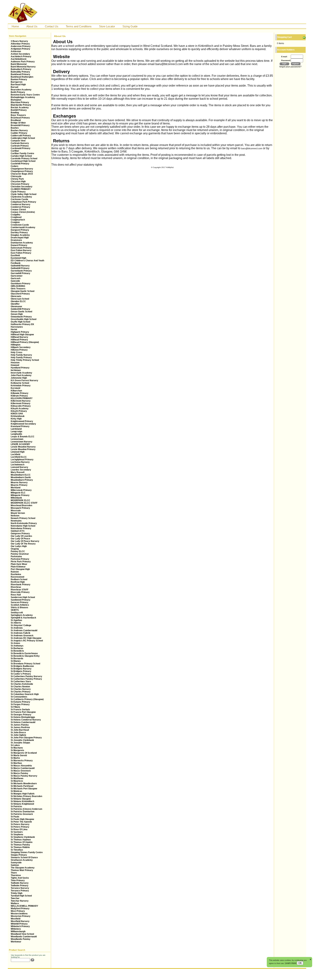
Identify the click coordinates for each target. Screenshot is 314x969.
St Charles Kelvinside (22, 684)
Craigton (15, 222)
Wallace (15, 903)
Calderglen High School (23, 138)
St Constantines (19, 697)
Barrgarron (16, 82)
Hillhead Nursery (19, 337)
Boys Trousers (18, 115)
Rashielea (16, 574)
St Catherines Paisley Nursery (26, 676)
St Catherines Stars (21, 681)
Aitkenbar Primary (20, 43)
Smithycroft (17, 612)
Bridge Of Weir (18, 123)
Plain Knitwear (18, 566)
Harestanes (17, 327)
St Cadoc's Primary (21, 674)
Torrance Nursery (20, 888)
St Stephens (17, 834)
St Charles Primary (21, 691)
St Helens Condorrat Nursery (26, 719)
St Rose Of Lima (19, 829)
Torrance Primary (20, 890)
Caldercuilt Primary (21, 135)
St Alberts (16, 623)
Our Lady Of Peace (20, 538)
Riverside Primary (20, 592)
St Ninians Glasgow (21, 799)
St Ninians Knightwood (22, 804)
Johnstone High (19, 378)
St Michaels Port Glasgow (24, 788)
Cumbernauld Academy (23, 227)
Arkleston (16, 51)
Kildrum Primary (19, 395)
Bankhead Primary (20, 74)
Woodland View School (22, 934)
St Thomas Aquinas (21, 839)
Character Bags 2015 (22, 174)
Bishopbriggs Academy (23, 97)
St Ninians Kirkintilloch (22, 801)
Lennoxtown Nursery (21, 441)
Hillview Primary (19, 350)
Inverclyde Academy (21, 373)
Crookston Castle (20, 225)
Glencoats (16, 296)
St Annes (15, 643)
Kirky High (16, 418)
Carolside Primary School (24, 158)
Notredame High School (23, 526)
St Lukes (15, 745)
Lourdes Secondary (21, 469)
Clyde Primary (18, 191)
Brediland (16, 120)
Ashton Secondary (20, 54)
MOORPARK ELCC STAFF (24, 503)
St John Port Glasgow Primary (26, 737)
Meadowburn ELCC (21, 475)
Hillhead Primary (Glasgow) (25, 342)
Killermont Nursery (21, 401)
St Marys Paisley (19, 773)
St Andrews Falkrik (20, 633)
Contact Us (51, 26)
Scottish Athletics (20, 605)
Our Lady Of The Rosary (23, 543)
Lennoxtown (17, 439)
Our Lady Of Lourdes (21, 536)
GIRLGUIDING (18, 286)
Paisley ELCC (18, 551)
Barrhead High (18, 84)
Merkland (15, 487)
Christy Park (17, 179)
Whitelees (16, 929)
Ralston (15, 572)
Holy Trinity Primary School (25, 360)
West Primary (18, 911)
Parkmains (16, 556)
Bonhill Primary (19, 110)
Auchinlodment (18, 59)
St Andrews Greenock (22, 635)
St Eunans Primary (20, 702)
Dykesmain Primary (21, 248)
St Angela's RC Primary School (27, 640)
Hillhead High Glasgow (22, 334)
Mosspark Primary (20, 508)
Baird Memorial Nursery (23, 66)
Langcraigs (16, 431)
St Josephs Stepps (20, 742)
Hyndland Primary (20, 367)
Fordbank (16, 263)
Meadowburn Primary (22, 480)
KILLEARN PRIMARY (22, 398)
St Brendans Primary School (25, 663)
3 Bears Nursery (19, 41)
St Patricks (16, 806)
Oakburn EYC (18, 531)
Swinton (15, 865)
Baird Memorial (19, 64)
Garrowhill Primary (20, 273)
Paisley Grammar (20, 554)
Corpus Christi (18, 209)
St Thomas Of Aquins (22, 842)
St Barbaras (17, 648)
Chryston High (18, 181)
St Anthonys (17, 645)
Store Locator (107, 26)
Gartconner (17, 276)
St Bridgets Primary (21, 671)
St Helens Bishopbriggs (23, 717)
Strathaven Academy (22, 860)
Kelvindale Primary (21, 385)
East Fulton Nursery (21, 250)
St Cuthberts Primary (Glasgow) (27, 699)
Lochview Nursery (20, 462)
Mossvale (16, 510)
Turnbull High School (21, 895)
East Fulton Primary (21, 253)
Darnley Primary (19, 232)
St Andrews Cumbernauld (24, 630)
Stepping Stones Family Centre (27, 852)
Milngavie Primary (20, 495)
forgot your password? (290, 66)
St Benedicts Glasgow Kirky (25, 656)
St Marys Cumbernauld (23, 768)
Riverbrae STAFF (19, 589)
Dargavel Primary (20, 230)
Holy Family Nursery (21, 355)
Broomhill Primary (20, 125)
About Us (31, 26)
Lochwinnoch (17, 464)
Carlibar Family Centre (22, 153)
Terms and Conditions (79, 26)
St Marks (15, 758)
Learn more (291, 963)
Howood (15, 365)
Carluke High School (21, 156)
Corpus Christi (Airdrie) (23, 212)
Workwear (16, 941)
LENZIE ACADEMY (20, 444)
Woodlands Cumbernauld (24, 936)
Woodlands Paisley (20, 939)
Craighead (16, 217)
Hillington (15, 344)
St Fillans (15, 707)
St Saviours (17, 832)
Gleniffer (15, 304)
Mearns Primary (19, 485)
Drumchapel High (20, 237)
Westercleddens (19, 913)
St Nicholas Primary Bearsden (26, 796)
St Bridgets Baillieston (22, 666)
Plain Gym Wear (19, 564)
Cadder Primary (19, 133)
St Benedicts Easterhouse (24, 653)
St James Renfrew (20, 727)
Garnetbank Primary (21, 270)
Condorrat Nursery (20, 204)
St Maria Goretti (19, 755)
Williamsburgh (18, 931)
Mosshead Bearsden (21, 505)
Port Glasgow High (20, 569)
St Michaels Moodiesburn (24, 783)
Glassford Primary (20, 293)
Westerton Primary (20, 916)
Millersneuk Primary (21, 490)
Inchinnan (16, 370)
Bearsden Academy (21, 89)
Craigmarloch (18, 219)
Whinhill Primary (19, 924)
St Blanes (16, 661)
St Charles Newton (20, 686)
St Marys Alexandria (21, 765)
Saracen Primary (19, 602)
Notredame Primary (21, 528)
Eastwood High (18, 258)
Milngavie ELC (18, 492)
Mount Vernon (18, 513)
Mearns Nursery (19, 482)
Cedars (14, 166)
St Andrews (17, 628)
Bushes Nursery (19, 130)
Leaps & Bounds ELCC (22, 436)
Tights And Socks (20, 878)
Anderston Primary (21, 46)
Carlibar (15, 151)
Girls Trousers (18, 288)
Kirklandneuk (18, 416)
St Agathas (16, 620)
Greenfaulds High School (23, 319)
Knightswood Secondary (23, 424)
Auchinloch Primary (21, 56)
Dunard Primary (19, 245)
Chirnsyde (16, 176)
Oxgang (15, 549)
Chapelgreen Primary (22, 171)
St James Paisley (20, 725)
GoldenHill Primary (20, 309)
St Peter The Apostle (21, 821)
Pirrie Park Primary (21, 561)
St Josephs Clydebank (22, 740)
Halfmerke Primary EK (22, 324)
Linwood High (18, 452)
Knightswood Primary (22, 421)
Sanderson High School (23, 597)
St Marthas (16, 763)
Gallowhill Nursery (20, 265)
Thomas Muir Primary (22, 870)
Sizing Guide (130, 26)
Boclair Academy (20, 107)
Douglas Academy (20, 235)
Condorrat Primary (20, 207)
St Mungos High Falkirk (23, 793)
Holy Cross (16, 352)
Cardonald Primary (20, 148)
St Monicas (16, 791)
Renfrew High (18, 582)
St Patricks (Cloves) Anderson (26, 809)
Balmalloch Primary (21, 69)
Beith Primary (18, 92)
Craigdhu (15, 214)
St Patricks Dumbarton (22, 811)
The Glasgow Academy (23, 867)
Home (15, 26)
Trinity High (16, 893)
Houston (15, 362)
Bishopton (16, 100)
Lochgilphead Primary (22, 459)
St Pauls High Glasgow (22, 819)
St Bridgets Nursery (21, 668)
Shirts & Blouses (19, 607)
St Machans (17, 748)
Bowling (15, 112)
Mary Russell (17, 472)
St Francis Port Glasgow (23, 712)
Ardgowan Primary (20, 49)
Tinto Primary (18, 880)
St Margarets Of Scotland (24, 753)
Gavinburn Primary (20, 283)
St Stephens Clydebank (23, 837)
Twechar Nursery (20, 901)
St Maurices (17, 781)
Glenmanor (16, 306)
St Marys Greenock (21, 770)
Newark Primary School (23, 518)
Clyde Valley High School (23, 194)
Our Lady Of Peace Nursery (25, 541)
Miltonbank (16, 498)
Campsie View (18, 140)
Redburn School (19, 579)
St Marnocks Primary (22, 760)
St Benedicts (17, 651)
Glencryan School (20, 299)
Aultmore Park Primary (23, 61)
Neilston (15, 515)
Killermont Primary (20, 403)
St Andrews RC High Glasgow (26, 638)
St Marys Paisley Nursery (24, 776)
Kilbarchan (16, 390)
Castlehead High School (23, 161)
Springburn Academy (22, 615)
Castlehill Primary (20, 163)
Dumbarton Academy (22, 242)
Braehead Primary (20, 117)
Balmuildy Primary (20, 72)
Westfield (15, 918)
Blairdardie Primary (21, 105)
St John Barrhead (20, 730)
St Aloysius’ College (21, 625)
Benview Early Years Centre (25, 94)
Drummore (16, 240)
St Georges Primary (21, 714)
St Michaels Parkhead (22, 786)
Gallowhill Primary (20, 268)
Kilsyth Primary (19, 411)
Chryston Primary (20, 184)
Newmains (16, 520)
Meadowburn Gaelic (21, 477)
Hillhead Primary (19, 339)
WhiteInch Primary (20, 926)
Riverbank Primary (20, 584)
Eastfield (15, 255)
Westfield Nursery (20, 921)
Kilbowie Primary (19, 393)
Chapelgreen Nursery (22, 168)
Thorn (14, 873)
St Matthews (17, 778)
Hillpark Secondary (21, 347)
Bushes (15, 128)
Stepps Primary (19, 855)
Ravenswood (17, 577)
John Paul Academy (21, 375)
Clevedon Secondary (21, 186)
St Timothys (17, 850)
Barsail (14, 87)
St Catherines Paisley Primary (26, 679)
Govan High (17, 314)
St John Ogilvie (18, 735)
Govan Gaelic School (21, 311)
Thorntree (16, 875)
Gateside (15, 281)
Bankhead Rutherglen (22, 77)
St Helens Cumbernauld (23, 722)
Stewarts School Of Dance (24, 857)
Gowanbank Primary (21, 316)
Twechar (15, 898)
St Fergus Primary (20, 704)
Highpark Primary (20, 332)
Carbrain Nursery (20, 143)
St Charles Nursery (21, 689)
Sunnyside (16, 862)
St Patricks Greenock (22, 814)
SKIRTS (15, 610)
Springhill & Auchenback (23, 617)
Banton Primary (19, 79)
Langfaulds (16, 434)
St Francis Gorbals (20, 709)
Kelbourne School (20, 383)
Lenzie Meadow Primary (23, 449)
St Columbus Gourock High (25, 694)
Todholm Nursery (20, 883)
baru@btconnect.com (251, 148)
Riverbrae (16, 587)
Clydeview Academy (21, 197)
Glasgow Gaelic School (22, 291)
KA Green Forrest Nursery (24, 380)
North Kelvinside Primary (24, 523)
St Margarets (17, 750)
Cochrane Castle (19, 199)
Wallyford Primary (20, 908)
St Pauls (15, 816)
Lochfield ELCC (19, 457)
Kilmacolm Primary (21, 406)
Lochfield (15, 454)
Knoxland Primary (20, 426)
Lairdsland (16, 429)
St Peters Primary (20, 827)
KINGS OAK (17, 413)
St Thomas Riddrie (20, 847)
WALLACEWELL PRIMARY (24, 906)
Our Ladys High (19, 546)
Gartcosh (15, 278)
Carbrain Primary (20, 145)
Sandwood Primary (20, 600)
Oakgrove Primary (20, 533)
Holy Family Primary (21, 357)
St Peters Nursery (20, 824)
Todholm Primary (19, 885)
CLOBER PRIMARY (21, 189)
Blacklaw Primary (20, 102)
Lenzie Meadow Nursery (23, 447)
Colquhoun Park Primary (23, 202)
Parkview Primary (20, 559)
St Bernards (17, 658)
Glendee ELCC (18, 301)
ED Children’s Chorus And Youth (27, 260)
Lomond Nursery (19, 467)
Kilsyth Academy (20, 408)
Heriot (14, 329)
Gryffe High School (20, 322)
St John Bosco (18, 732)
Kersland (15, 388)
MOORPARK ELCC (20, 500)
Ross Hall (16, 594)
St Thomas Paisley (20, 844)
